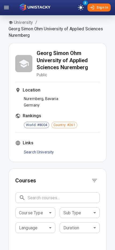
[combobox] (35, 212)
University (23, 22)
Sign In (102, 7)
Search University (39, 152)
